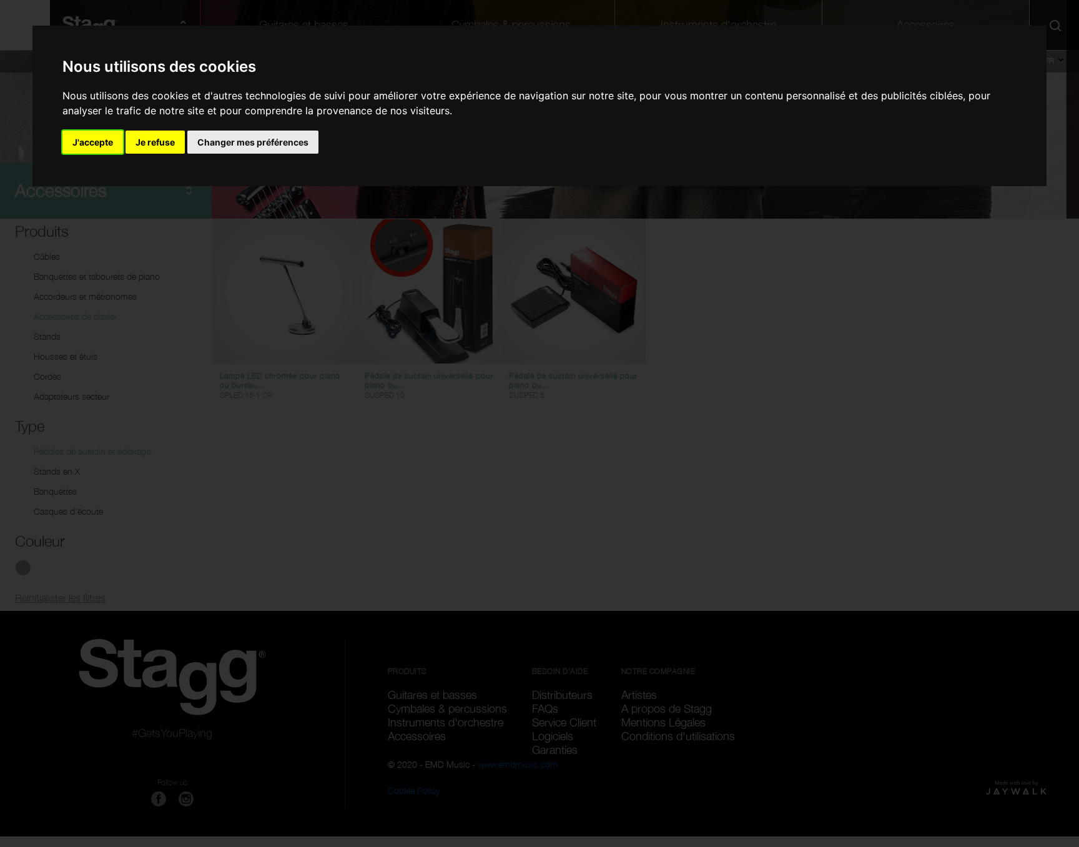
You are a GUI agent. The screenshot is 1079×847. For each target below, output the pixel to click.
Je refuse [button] (155, 142)
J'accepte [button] (92, 142)
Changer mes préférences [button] (252, 142)
